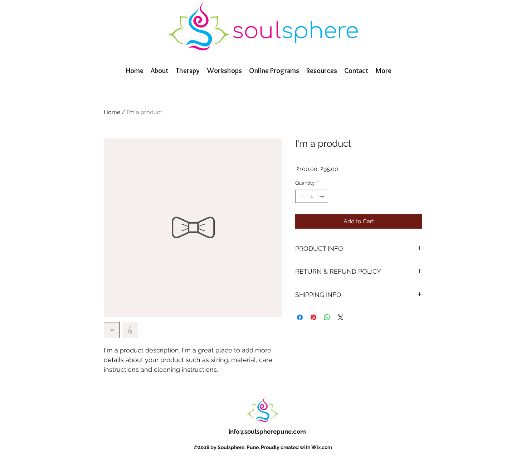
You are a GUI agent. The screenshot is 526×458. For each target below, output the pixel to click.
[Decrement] (300, 196)
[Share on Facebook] (300, 317)
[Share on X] (340, 317)
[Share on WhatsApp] (327, 317)
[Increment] (322, 196)
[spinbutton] (311, 196)
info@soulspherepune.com (267, 431)
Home (112, 112)
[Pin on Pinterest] (313, 317)
